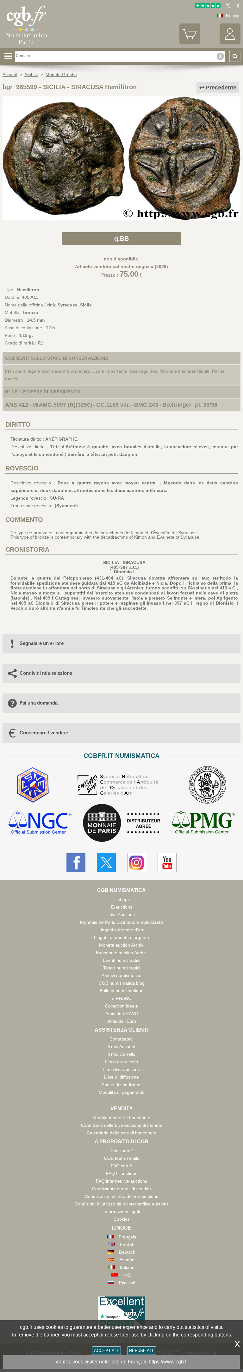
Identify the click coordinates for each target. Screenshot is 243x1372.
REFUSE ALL (141, 1350)
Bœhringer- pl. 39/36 (189, 405)
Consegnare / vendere (44, 732)
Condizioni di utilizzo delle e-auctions (121, 1196)
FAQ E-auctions (121, 1173)
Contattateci (121, 1038)
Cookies (122, 1219)
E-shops (121, 899)
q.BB (121, 238)
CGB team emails (121, 1158)
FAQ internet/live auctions (121, 1181)
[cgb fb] (236, 6)
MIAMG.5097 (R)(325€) (62, 405)
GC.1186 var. (113, 405)
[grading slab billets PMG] (203, 823)
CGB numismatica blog (122, 983)
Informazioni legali (121, 1211)
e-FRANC (121, 998)
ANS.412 (16, 405)
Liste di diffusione (121, 1077)
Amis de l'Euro (121, 1021)
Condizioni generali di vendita (121, 1188)
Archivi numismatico (121, 975)
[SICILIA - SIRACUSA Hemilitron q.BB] (121, 218)
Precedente (221, 87)
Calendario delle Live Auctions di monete (121, 1125)
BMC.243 (146, 405)
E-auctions (121, 906)
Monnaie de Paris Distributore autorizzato (121, 922)
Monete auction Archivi (121, 945)
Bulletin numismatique (122, 990)
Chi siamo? (121, 1150)
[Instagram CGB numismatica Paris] (136, 862)
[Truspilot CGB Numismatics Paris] (208, 6)
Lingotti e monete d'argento (121, 937)
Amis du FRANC (121, 1013)
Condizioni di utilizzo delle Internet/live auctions (122, 1203)
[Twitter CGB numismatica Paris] (106, 862)
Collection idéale (121, 1005)
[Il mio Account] (230, 43)
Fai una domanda (39, 703)
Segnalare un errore (42, 643)
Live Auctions (122, 914)
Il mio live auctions (121, 1069)
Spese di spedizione (122, 1084)
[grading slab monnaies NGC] (40, 823)
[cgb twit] (226, 6)
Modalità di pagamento (122, 1092)
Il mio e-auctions (121, 1061)
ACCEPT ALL (106, 1350)
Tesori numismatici (121, 967)
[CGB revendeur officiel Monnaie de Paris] (121, 823)
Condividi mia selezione (46, 673)
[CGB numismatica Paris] (26, 46)
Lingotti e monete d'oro (121, 929)
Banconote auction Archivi (121, 952)
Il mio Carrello (121, 1054)
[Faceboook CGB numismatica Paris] (75, 862)
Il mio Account (121, 1046)
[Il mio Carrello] (189, 43)
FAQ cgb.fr (121, 1165)
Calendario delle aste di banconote (121, 1132)
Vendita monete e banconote (121, 1117)
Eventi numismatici (121, 960)
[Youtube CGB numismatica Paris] (167, 862)
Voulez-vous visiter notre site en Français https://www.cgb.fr (121, 1361)
